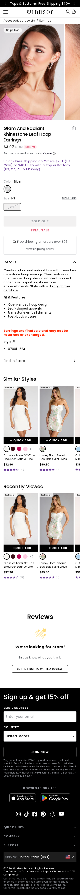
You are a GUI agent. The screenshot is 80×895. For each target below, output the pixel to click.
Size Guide (69, 198)
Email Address (16, 708)
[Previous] (6, 3)
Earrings (45, 20)
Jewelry (30, 20)
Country (11, 727)
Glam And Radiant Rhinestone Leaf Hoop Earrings (27, 134)
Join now (40, 752)
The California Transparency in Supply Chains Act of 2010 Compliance (40, 873)
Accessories (12, 20)
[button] (6, 449)
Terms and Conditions (37, 769)
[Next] (74, 3)
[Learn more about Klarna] (54, 153)
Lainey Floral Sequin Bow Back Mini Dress (53, 457)
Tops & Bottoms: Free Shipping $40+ (40, 3)
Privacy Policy (64, 769)
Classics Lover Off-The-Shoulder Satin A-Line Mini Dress (20, 457)
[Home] (40, 12)
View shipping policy (40, 249)
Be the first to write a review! (40, 669)
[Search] (68, 12)
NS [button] (12, 207)
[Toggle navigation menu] (5, 11)
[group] (32, 72)
